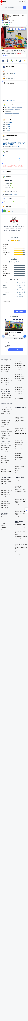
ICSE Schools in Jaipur (5, 492)
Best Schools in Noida (5, 367)
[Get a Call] (6, 349)
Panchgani (3, 523)
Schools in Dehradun (19, 448)
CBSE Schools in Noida (5, 411)
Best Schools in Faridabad (6, 384)
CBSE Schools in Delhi (5, 424)
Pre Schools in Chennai (19, 367)
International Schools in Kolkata (21, 423)
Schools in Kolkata (18, 446)
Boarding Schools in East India (20, 534)
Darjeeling (3, 529)
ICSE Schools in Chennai (5, 507)
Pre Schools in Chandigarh (20, 398)
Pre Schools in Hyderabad (20, 365)
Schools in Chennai (18, 444)
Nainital (2, 521)
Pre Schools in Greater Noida (20, 385)
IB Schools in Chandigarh (6, 471)
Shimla (2, 518)
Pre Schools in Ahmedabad (20, 389)
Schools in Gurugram (19, 453)
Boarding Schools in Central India (20, 532)
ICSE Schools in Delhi (5, 501)
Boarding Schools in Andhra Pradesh (20, 514)
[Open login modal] (20, 1)
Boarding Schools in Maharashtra (18, 494)
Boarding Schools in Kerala (20, 511)
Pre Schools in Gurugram (19, 376)
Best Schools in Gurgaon (6, 365)
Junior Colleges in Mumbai (6, 395)
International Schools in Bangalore (19, 411)
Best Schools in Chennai (5, 371)
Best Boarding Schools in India (21, 538)
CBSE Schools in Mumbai (6, 413)
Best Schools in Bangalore (6, 360)
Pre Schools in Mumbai (19, 363)
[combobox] (12, 7)
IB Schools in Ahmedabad (6, 465)
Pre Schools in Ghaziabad (19, 380)
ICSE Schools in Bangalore (6, 496)
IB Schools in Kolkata (5, 447)
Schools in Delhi (18, 438)
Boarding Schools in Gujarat (20, 491)
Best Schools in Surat (5, 382)
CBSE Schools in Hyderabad (6, 416)
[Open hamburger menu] (27, 1)
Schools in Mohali (18, 472)
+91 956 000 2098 (16, 113)
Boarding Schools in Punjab (20, 518)
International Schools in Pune (20, 426)
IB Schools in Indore (5, 467)
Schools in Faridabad (19, 455)
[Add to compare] (21, 320)
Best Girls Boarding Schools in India (20, 541)
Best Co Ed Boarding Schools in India (21, 548)
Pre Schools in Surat (18, 391)
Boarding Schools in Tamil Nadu (20, 481)
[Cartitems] (24, 1)
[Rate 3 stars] (9, 211)
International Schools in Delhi (20, 428)
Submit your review (20, 311)
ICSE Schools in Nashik (5, 503)
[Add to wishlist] (15, 320)
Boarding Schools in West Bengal (20, 505)
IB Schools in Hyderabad (6, 445)
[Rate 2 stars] (8, 211)
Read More (18, 53)
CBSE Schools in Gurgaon (6, 426)
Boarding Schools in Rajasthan (20, 499)
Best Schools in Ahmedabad (6, 380)
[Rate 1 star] (7, 211)
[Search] (24, 7)
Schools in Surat (18, 468)
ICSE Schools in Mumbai (5, 483)
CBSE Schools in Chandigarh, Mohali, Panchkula (6, 438)
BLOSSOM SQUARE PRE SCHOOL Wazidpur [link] (15, 333)
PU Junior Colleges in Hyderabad (5, 400)
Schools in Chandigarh (19, 475)
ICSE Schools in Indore (5, 494)
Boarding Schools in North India (20, 525)
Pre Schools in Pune (18, 374)
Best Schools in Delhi (5, 369)
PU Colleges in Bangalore (6, 393)
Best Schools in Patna (5, 389)
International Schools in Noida (20, 433)
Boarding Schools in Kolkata (20, 489)
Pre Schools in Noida (19, 383)
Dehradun (3, 525)
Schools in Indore (18, 470)
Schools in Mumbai (18, 440)
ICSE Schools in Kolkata (5, 479)
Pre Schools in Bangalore (19, 359)
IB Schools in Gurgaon (5, 449)
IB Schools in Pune (4, 456)
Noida (8, 12)
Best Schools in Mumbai (5, 363)
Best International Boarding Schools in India (20, 551)
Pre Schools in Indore (19, 393)
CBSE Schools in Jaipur (5, 429)
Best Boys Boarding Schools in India (21, 545)
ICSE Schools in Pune (5, 488)
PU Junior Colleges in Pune (6, 397)
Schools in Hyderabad (19, 442)
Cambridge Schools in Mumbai (7, 405)
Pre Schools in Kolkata (19, 369)
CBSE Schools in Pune (5, 422)
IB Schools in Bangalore (5, 462)
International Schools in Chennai (19, 421)
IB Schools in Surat (4, 469)
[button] (3, 60)
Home (4, 12)
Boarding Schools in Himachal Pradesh (20, 502)
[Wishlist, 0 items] (22, 1)
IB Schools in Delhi (4, 451)
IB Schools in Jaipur (5, 458)
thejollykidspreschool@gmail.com (15, 107)
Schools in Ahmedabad (19, 466)
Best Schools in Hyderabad (6, 374)
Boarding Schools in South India (20, 528)
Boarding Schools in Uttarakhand (18, 509)
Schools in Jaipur (18, 464)
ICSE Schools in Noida (5, 486)
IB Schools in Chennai (5, 460)
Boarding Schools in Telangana (21, 516)
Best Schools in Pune (5, 378)
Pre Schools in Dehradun (19, 372)
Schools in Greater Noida (19, 462)
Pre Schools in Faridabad (19, 378)
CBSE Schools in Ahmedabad (6, 431)
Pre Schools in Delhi (18, 361)
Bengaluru (3, 516)
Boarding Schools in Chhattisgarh (18, 487)
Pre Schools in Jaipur (18, 387)
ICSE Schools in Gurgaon (6, 481)
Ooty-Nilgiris (3, 527)
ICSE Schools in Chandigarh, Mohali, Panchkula (6, 510)
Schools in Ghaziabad (19, 457)
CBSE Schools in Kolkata (5, 420)
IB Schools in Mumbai (5, 454)
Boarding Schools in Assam (20, 484)
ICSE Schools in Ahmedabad (6, 499)
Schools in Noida (18, 459)
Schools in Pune (18, 451)
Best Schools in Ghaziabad (6, 387)
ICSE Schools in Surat (5, 505)
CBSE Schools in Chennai (6, 418)
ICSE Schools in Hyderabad (6, 490)
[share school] (18, 320)
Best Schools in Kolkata (5, 376)
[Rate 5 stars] (12, 211)
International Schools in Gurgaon (19, 431)
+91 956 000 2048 (8, 113)
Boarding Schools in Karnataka (21, 497)
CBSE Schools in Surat (5, 433)
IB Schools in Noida (5, 443)
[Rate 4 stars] (11, 211)
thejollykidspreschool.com (14, 109)
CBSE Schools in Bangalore (6, 409)
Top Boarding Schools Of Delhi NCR (21, 555)
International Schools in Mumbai (19, 415)
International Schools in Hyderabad (19, 418)
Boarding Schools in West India (21, 536)
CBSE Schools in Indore (5, 435)
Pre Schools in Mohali (19, 396)
